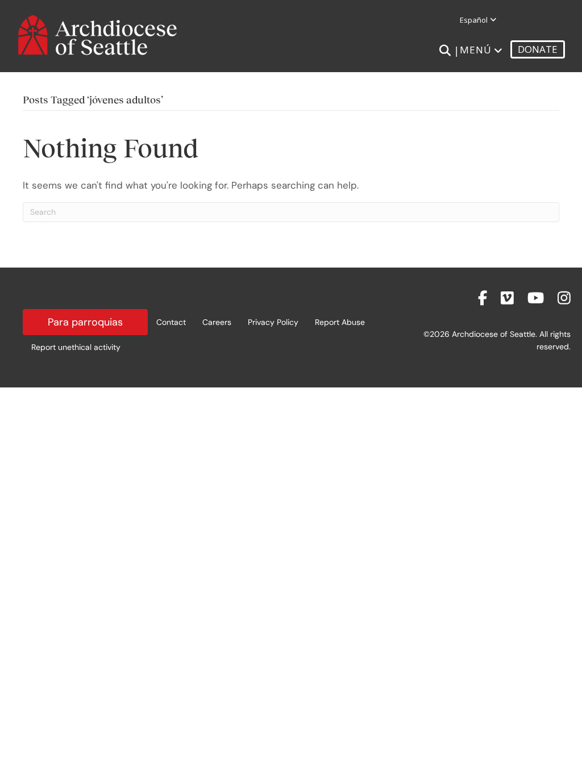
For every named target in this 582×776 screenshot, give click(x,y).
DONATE (538, 49)
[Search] (445, 50)
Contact (171, 322)
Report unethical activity (75, 347)
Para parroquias (85, 322)
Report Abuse (340, 322)
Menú (476, 49)
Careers (216, 322)
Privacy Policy (273, 322)
